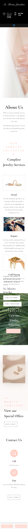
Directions (21, 526)
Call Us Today (11, 297)
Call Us (7, 526)
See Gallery (13, 331)
